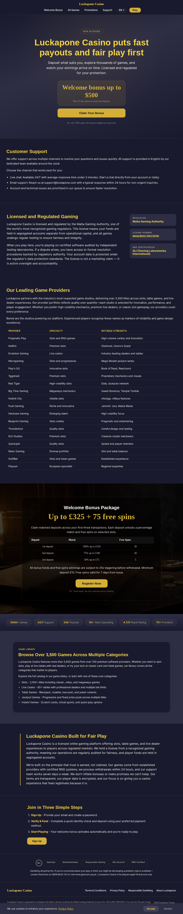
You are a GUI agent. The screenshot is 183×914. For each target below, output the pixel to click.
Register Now (91, 583)
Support (107, 9)
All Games (74, 9)
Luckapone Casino (91, 4)
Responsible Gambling (140, 890)
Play (135, 10)
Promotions (91, 9)
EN (121, 10)
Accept (151, 908)
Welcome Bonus (53, 9)
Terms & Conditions (95, 890)
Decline (168, 908)
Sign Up (37, 840)
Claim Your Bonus (91, 113)
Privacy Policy (117, 890)
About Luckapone (166, 890)
